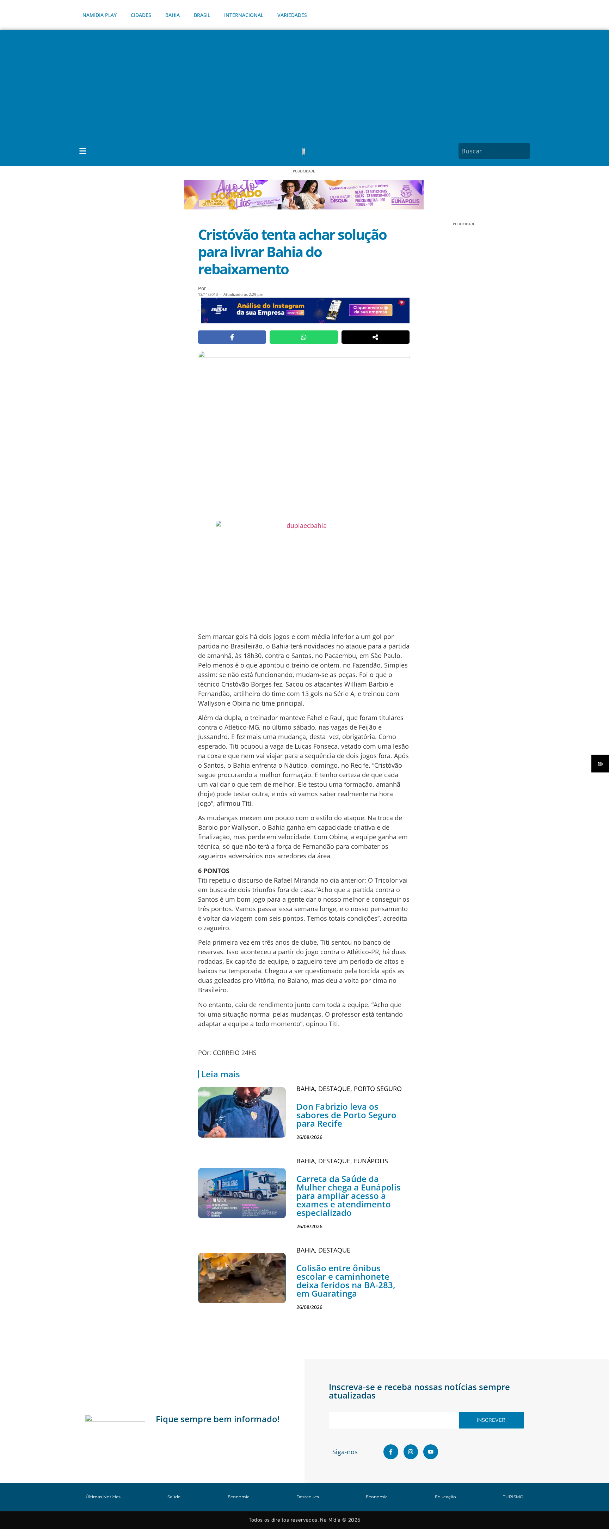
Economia (239, 1496)
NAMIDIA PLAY (99, 15)
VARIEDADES (292, 15)
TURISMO (513, 1496)
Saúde (173, 1496)
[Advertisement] (304, 83)
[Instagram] (411, 1451)
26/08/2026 (309, 1137)
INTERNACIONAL (243, 15)
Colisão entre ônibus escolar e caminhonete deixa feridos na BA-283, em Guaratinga (345, 1280)
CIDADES (141, 15)
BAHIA (172, 15)
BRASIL (202, 15)
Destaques (307, 1496)
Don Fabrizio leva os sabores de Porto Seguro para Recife (346, 1115)
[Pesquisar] (526, 151)
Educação (445, 1496)
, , (349, 1088)
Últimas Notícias (103, 1496)
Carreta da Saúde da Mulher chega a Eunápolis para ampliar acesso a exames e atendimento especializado (348, 1195)
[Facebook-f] (390, 1451)
